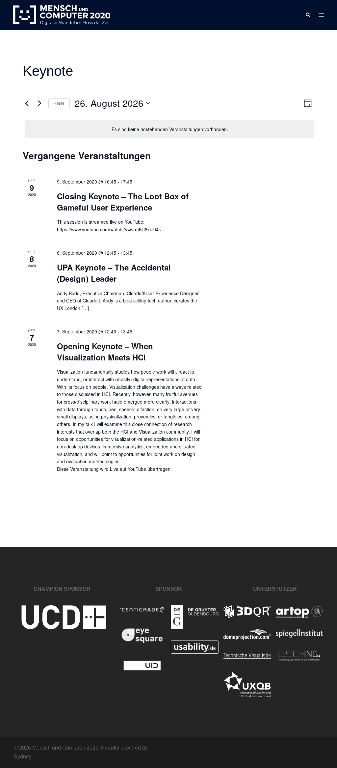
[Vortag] (27, 103)
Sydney (23, 756)
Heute (59, 103)
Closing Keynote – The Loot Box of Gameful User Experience (123, 201)
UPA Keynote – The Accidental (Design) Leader (114, 273)
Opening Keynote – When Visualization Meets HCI (105, 351)
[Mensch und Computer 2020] (61, 14)
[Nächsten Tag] (39, 103)
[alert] (169, 129)
